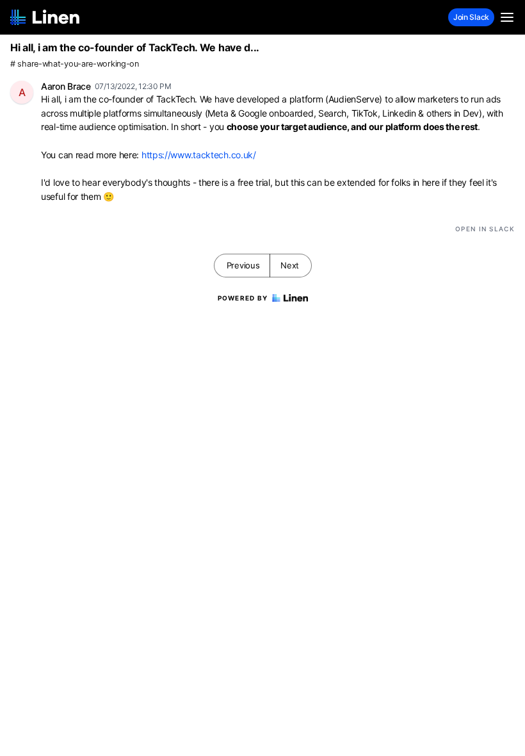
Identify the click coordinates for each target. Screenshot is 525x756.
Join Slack (471, 17)
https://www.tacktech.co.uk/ (198, 154)
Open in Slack (485, 229)
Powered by (243, 298)
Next (289, 265)
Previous (243, 265)
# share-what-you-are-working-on (74, 64)
